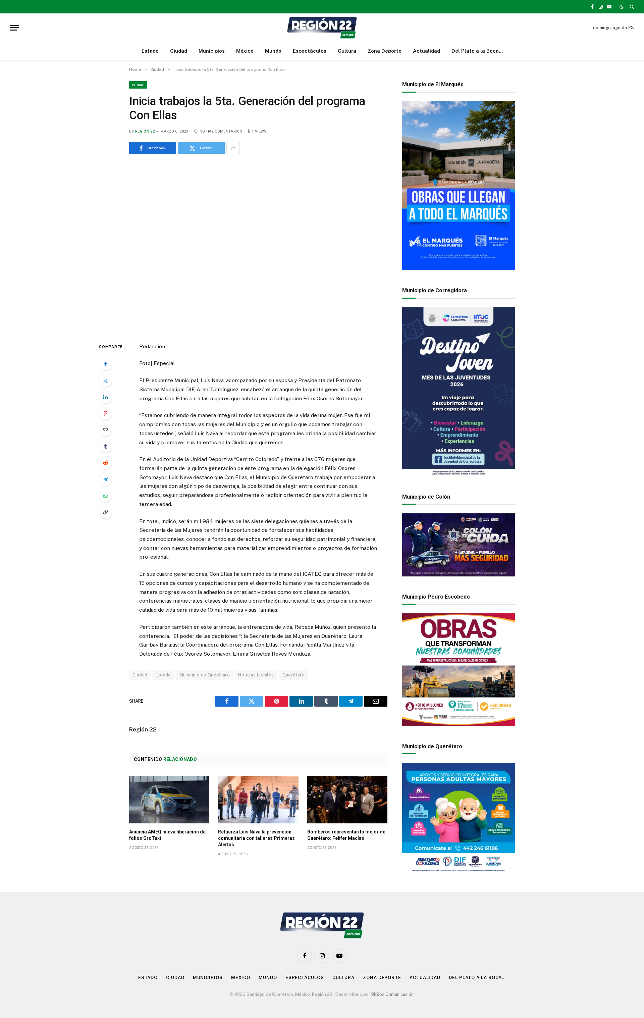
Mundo (273, 51)
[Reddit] (105, 462)
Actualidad (426, 51)
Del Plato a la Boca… (477, 51)
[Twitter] (105, 380)
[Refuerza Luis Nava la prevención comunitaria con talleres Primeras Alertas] (258, 799)
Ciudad (178, 51)
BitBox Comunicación (392, 994)
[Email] (105, 429)
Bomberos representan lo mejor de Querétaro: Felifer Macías (346, 835)
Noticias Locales (256, 674)
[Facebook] (105, 364)
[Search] (631, 6)
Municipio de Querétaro (204, 674)
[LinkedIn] (105, 397)
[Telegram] (105, 479)
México (245, 51)
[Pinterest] (105, 413)
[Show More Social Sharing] (233, 148)
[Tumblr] (105, 446)
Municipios (212, 51)
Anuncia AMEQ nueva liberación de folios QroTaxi (167, 835)
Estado (150, 51)
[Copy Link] (105, 512)
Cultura (347, 51)
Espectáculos (309, 51)
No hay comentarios (221, 131)
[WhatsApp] (105, 495)
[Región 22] (322, 27)
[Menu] (14, 27)
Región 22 (145, 131)
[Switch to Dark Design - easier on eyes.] (621, 6)
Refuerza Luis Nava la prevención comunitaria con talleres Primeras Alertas (256, 838)
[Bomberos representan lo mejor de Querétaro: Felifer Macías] (347, 799)
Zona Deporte (384, 51)
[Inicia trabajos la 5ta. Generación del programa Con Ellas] (258, 246)
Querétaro (293, 674)
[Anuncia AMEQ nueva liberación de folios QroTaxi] (169, 799)
